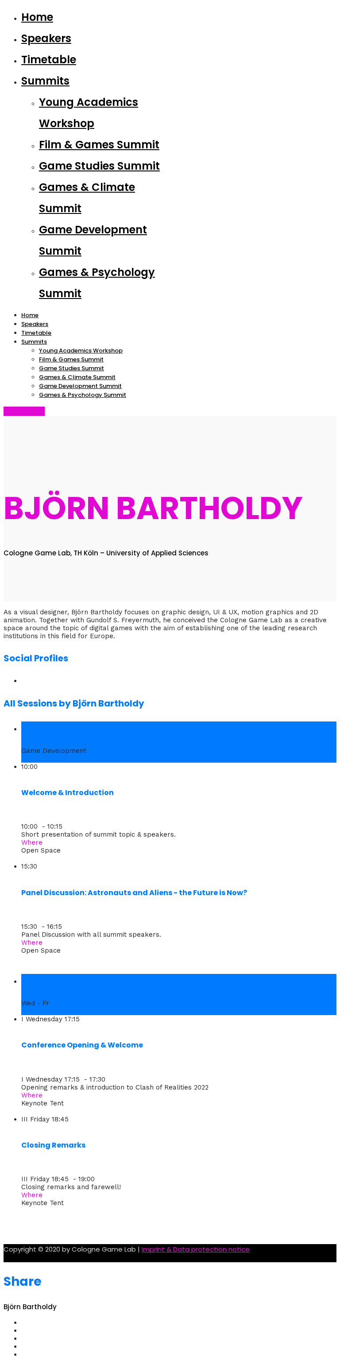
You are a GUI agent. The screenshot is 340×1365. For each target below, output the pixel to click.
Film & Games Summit (99, 144)
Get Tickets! (24, 411)
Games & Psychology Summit (82, 395)
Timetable (48, 59)
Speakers (46, 38)
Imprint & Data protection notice (196, 1249)
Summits (45, 81)
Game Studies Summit (99, 166)
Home (37, 17)
